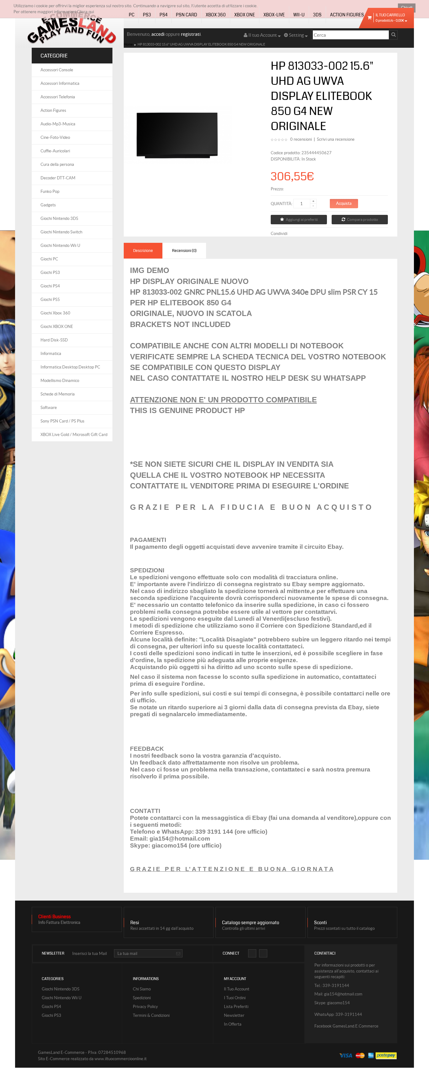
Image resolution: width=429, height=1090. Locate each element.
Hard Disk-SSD (54, 340)
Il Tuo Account (236, 989)
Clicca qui (85, 11)
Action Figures (53, 110)
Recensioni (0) (184, 250)
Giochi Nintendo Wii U (60, 245)
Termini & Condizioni (151, 1015)
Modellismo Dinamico (60, 380)
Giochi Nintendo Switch (61, 232)
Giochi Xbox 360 (55, 313)
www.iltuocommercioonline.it (121, 1058)
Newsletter (234, 1015)
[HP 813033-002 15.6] (178, 134)
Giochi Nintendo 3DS (59, 218)
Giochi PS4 (50, 286)
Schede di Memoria (58, 394)
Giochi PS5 (50, 299)
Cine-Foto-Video (55, 137)
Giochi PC (49, 259)
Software (49, 407)
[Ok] (178, 954)
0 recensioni (301, 139)
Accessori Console (57, 70)
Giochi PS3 (50, 272)
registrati (191, 34)
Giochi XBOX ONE (57, 326)
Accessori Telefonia (58, 97)
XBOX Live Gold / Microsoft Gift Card (74, 434)
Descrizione (143, 250)
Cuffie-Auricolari (55, 151)
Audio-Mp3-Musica (58, 124)
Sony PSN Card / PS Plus (62, 421)
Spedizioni (142, 997)
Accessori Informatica (60, 83)
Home (128, 44)
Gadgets (48, 205)
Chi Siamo (142, 989)
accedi (158, 34)
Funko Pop (50, 191)
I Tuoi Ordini (235, 997)
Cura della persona (57, 164)
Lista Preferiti (236, 1006)
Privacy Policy (145, 1006)
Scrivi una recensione (336, 139)
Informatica (51, 353)
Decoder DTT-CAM (58, 178)
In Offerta (233, 1024)
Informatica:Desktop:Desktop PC (70, 367)
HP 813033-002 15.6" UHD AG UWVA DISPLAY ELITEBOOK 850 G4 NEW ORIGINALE (201, 44)
